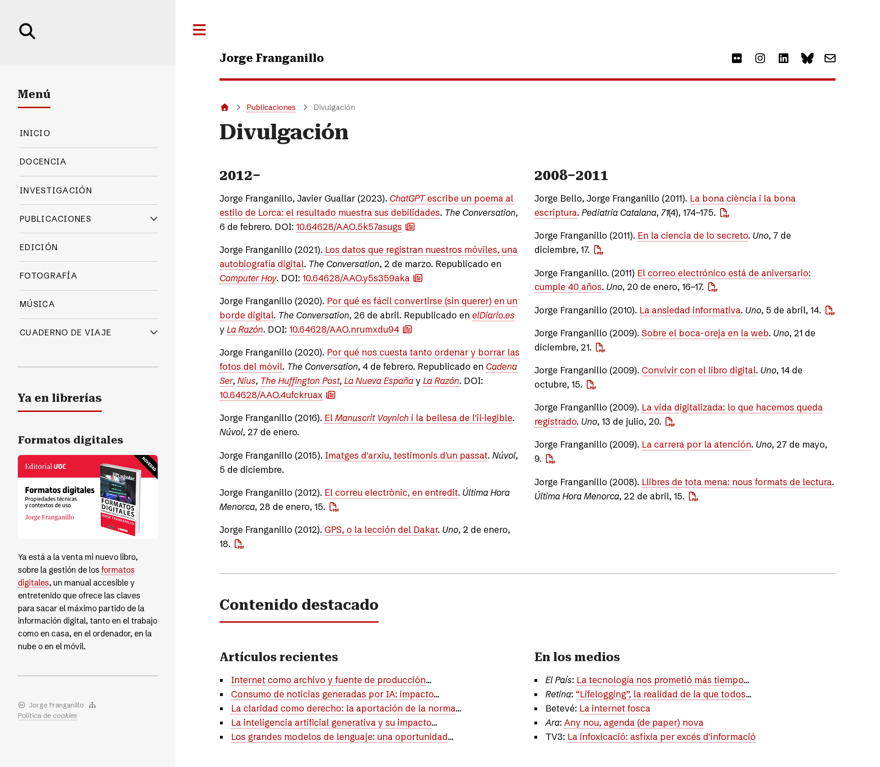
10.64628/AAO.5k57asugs (349, 226)
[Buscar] (28, 42)
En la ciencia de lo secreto (693, 235)
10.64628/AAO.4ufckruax (271, 394)
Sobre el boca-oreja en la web (705, 333)
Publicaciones (271, 107)
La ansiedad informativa (690, 310)
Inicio (35, 133)
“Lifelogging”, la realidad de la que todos (661, 694)
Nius (246, 380)
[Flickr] (737, 58)
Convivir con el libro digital (699, 370)
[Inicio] (224, 107)
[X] (806, 58)
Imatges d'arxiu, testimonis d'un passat (406, 455)
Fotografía (48, 275)
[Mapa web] (92, 705)
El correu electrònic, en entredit (391, 492)
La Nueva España (378, 380)
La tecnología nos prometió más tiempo (660, 679)
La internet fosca (614, 708)
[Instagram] (759, 58)
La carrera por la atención (696, 444)
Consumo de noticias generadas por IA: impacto (332, 694)
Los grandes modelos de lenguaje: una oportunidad (339, 736)
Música (37, 304)
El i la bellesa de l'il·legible (418, 417)
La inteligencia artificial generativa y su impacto (331, 722)
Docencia (43, 161)
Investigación (56, 190)
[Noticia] (409, 226)
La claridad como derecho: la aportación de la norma (343, 708)
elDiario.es (493, 315)
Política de (47, 716)
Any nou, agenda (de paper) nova (634, 722)
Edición (39, 247)
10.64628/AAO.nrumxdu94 (344, 329)
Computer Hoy (248, 278)
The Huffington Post (300, 380)
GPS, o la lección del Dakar (381, 529)
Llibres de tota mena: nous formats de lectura (737, 482)
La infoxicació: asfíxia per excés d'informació (661, 736)
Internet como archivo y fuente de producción (328, 679)
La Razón (245, 329)
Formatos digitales (70, 440)
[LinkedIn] (783, 58)
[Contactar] (830, 58)
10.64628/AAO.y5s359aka (356, 278)
